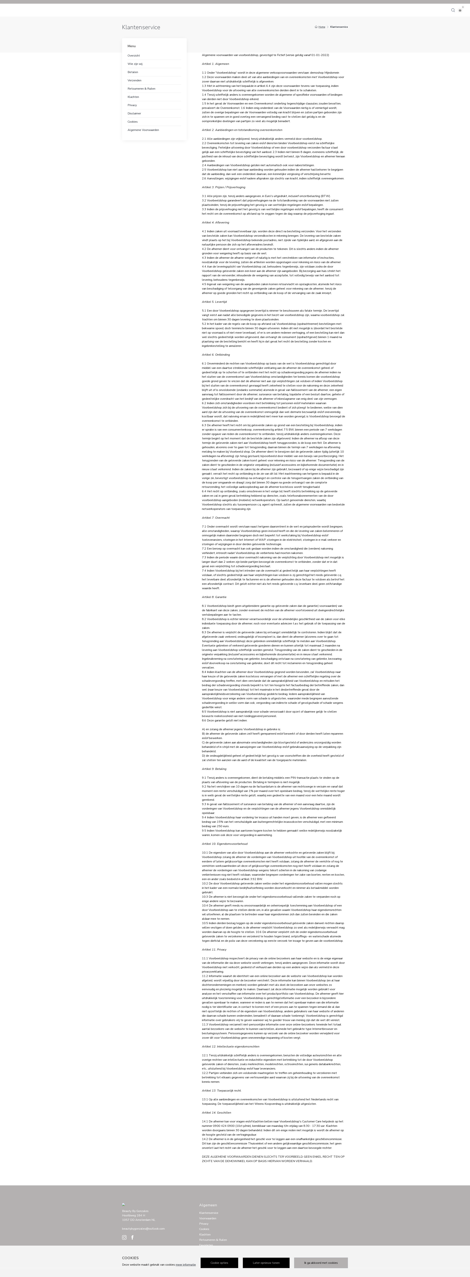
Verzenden (134, 80)
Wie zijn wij (135, 64)
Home (11, 10)
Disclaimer (134, 113)
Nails (114, 10)
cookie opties (219, 1263)
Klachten (133, 97)
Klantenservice (208, 1213)
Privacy (132, 105)
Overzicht (134, 56)
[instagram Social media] (124, 1238)
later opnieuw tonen (266, 1263)
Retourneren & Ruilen (141, 89)
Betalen (133, 72)
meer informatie (186, 1265)
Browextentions (98, 10)
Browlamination (62, 10)
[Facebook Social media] (132, 1238)
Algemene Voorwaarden (143, 130)
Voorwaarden (207, 1218)
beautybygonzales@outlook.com (143, 1229)
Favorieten (206, 1245)
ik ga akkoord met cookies (321, 1263)
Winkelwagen (40, 10)
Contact (23, 10)
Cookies (133, 122)
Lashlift (80, 10)
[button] (453, 10)
